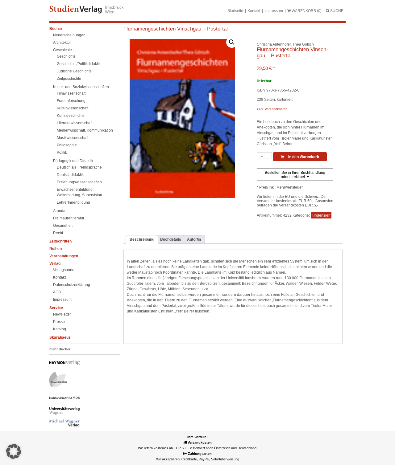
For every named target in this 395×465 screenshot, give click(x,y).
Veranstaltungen (63, 256)
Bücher (55, 29)
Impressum (273, 11)
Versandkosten (276, 109)
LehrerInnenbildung (73, 202)
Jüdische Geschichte (74, 71)
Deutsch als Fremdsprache (79, 167)
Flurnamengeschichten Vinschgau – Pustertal (175, 29)
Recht (58, 233)
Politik (62, 152)
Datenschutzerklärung (71, 285)
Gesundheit (63, 225)
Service (56, 308)
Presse (59, 322)
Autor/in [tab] (194, 239)
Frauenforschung (71, 101)
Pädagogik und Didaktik (73, 161)
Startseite (235, 11)
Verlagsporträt (65, 270)
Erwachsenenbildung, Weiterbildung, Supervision (79, 192)
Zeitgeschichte (69, 78)
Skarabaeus (60, 337)
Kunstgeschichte (71, 115)
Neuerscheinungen (69, 35)
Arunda (59, 211)
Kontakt (253, 11)
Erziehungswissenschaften (79, 182)
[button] (231, 42)
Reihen (55, 249)
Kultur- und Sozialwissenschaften (81, 87)
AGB (57, 292)
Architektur (62, 42)
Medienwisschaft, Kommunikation (85, 130)
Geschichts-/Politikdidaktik (79, 64)
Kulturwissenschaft (72, 108)
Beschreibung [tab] (142, 239)
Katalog (59, 329)
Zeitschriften (60, 241)
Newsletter (62, 314)
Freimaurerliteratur (68, 218)
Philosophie (67, 145)
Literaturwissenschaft (74, 123)
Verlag (54, 263)
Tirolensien (321, 215)
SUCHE (336, 11)
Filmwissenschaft (71, 93)
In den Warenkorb (303, 157)
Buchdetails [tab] (170, 239)
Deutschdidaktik (70, 175)
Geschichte (62, 50)
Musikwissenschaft (72, 138)
